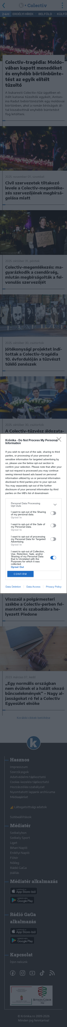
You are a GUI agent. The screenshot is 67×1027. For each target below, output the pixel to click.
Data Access (33, 586)
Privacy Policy (53, 586)
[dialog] (33, 513)
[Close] (60, 440)
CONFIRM (20, 574)
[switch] (53, 513)
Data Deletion (13, 586)
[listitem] (33, 504)
